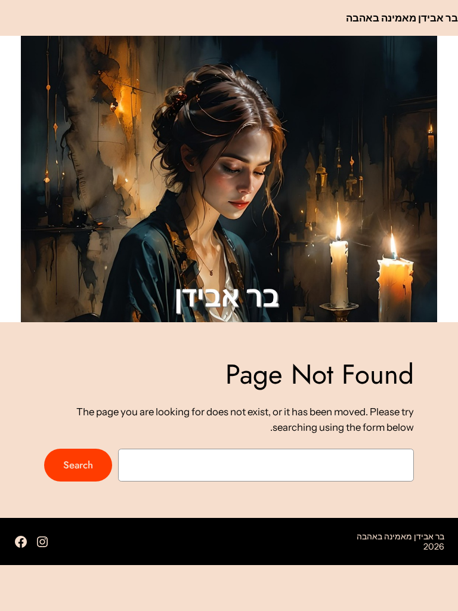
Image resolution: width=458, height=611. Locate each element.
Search (78, 465)
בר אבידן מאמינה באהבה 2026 (400, 541)
